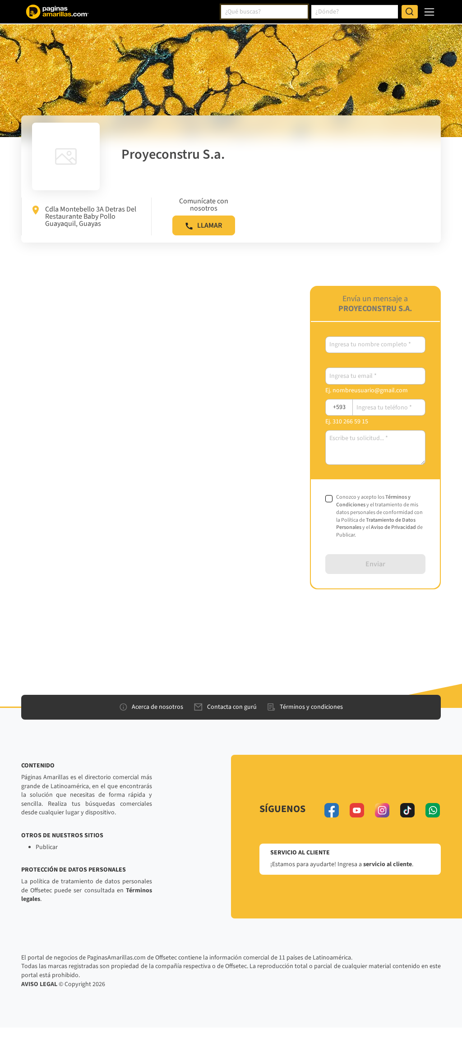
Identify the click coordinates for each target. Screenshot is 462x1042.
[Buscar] (410, 11)
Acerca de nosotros (157, 706)
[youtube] (357, 810)
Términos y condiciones (311, 706)
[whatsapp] (432, 810)
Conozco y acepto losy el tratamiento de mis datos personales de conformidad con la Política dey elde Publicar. (379, 516)
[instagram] (382, 810)
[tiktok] (407, 810)
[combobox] (264, 11)
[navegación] (429, 12)
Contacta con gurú (232, 706)
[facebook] (331, 810)
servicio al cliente (387, 864)
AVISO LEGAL (39, 984)
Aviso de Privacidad (393, 527)
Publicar (47, 847)
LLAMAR (209, 225)
